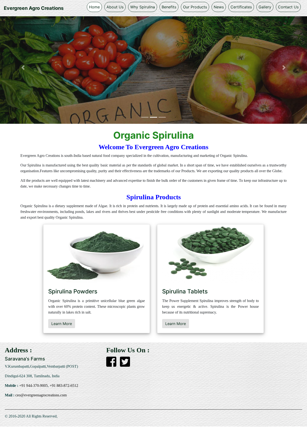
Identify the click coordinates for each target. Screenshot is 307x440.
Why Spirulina (142, 7)
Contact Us (288, 7)
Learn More (61, 323)
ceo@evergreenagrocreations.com (40, 395)
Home (94, 7)
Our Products (195, 7)
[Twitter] (125, 364)
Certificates (241, 7)
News (219, 7)
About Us (115, 7)
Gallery (265, 7)
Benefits (169, 7)
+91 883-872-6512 (63, 385)
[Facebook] (111, 364)
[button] (23, 67)
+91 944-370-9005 (33, 385)
